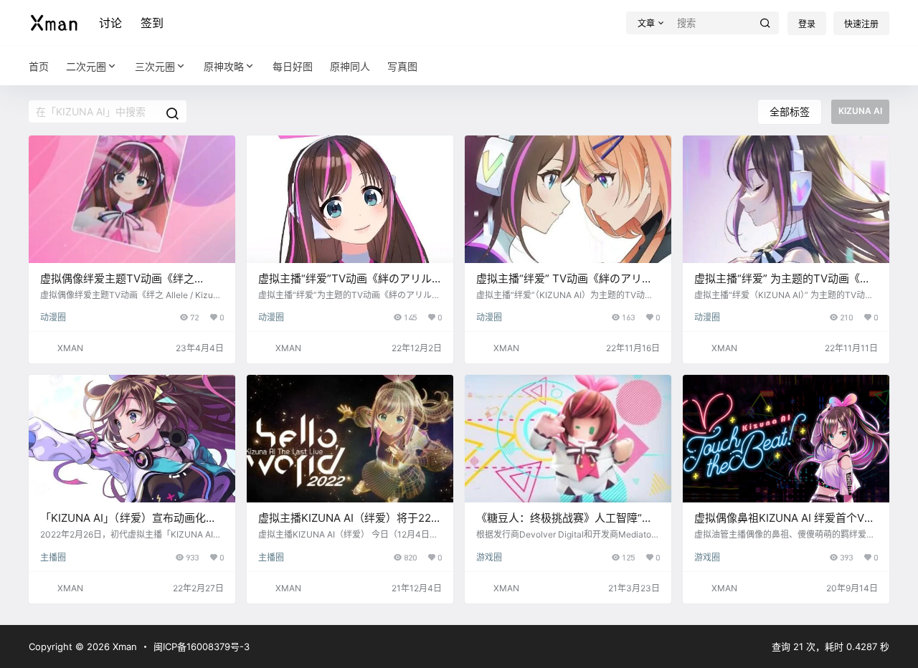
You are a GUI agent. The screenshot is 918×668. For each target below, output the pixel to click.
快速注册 (861, 24)
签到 (152, 23)
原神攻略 (224, 66)
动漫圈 (53, 317)
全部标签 (790, 111)
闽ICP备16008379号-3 (201, 646)
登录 (806, 24)
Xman (123, 646)
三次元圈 (155, 66)
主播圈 (53, 557)
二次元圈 (86, 66)
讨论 (110, 23)
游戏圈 (489, 557)
